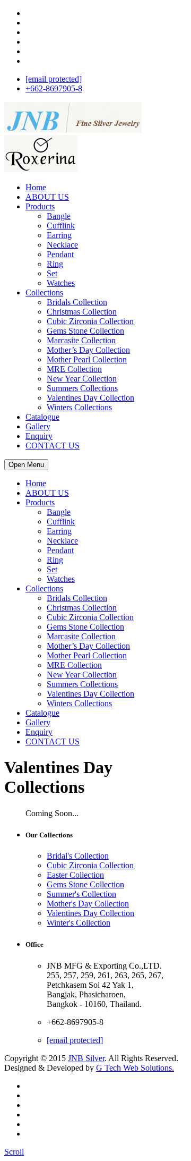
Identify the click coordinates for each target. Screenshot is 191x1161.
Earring (59, 235)
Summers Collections (82, 388)
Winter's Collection (78, 922)
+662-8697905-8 (53, 88)
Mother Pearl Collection (87, 359)
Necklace (62, 244)
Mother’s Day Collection (88, 349)
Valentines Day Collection (90, 397)
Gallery (37, 426)
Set (52, 273)
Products (40, 206)
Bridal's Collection (78, 855)
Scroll (14, 1151)
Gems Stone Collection (85, 330)
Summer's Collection (81, 894)
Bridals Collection (77, 302)
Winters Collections (79, 407)
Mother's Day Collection (88, 903)
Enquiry (39, 435)
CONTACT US (52, 445)
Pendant (60, 254)
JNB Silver (86, 1058)
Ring (55, 263)
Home (35, 187)
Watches (61, 282)
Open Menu (26, 465)
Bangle (59, 216)
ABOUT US (47, 196)
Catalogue (42, 416)
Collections (44, 292)
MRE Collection (74, 369)
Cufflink (61, 225)
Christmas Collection (82, 311)
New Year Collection (82, 378)
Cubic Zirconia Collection (90, 321)
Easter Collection (75, 874)
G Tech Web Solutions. (135, 1067)
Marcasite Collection (81, 340)
